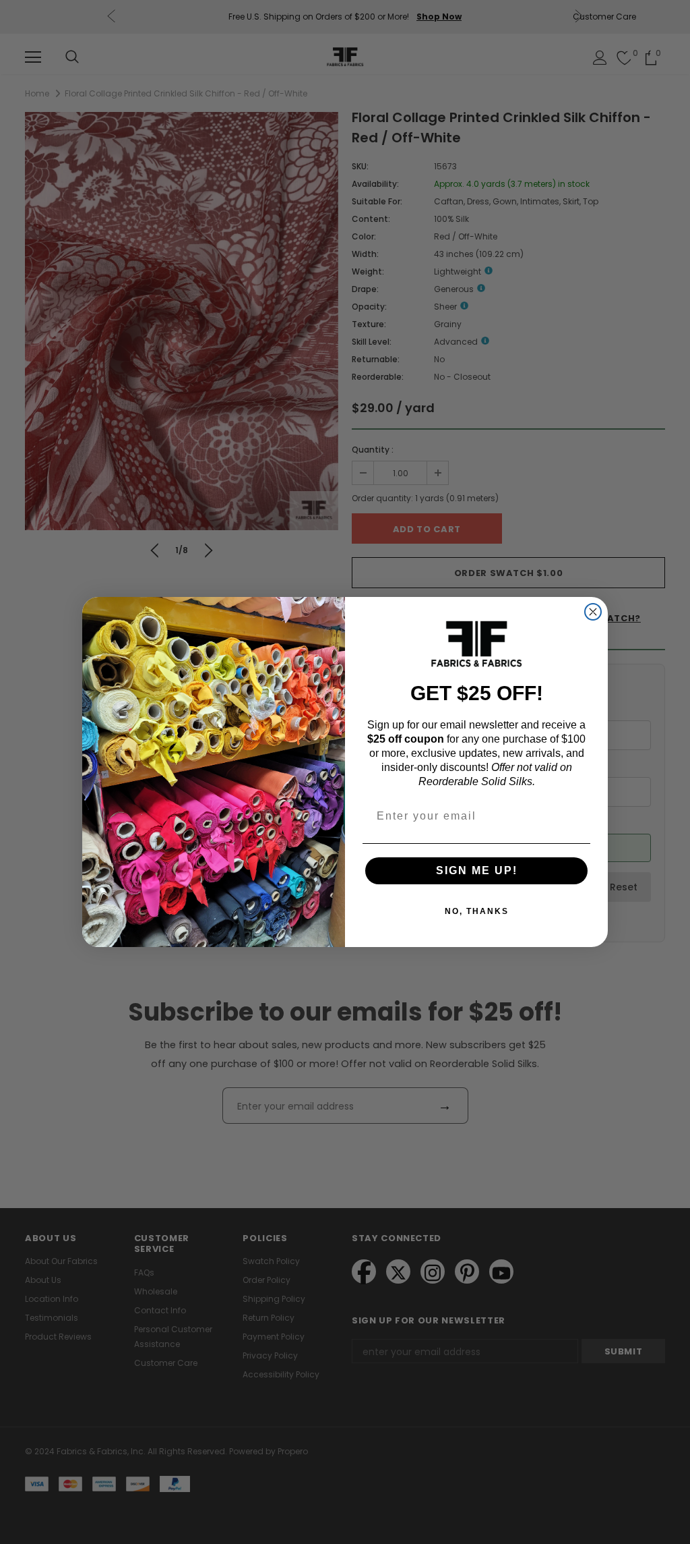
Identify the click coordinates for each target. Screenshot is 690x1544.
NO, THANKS (477, 911)
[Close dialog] (593, 612)
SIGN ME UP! (477, 870)
